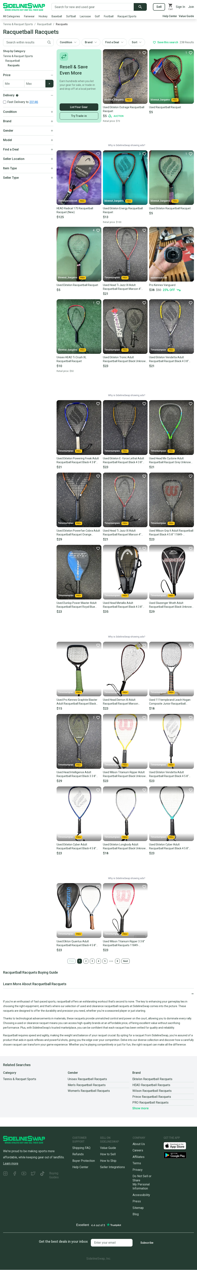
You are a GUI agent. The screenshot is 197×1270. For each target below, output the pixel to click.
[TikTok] (42, 1175)
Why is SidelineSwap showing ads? (126, 145)
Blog (136, 1214)
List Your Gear (79, 107)
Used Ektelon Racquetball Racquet (170, 208)
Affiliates (138, 1157)
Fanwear (29, 16)
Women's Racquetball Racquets (89, 1091)
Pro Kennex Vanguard (162, 285)
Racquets (62, 24)
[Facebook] (14, 1175)
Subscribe (146, 1242)
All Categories (11, 16)
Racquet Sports (127, 16)
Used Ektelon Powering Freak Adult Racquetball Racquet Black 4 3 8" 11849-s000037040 (78, 460)
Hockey (43, 16)
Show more (140, 1108)
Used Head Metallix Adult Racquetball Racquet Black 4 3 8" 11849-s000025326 (123, 605)
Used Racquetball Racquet (165, 107)
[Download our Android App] (179, 1155)
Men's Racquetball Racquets (87, 1085)
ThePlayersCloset (67, 200)
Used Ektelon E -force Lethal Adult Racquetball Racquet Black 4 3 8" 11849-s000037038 (123, 460)
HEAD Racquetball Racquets (151, 1085)
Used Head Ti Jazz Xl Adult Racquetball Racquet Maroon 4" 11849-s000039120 (122, 532)
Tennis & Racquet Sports (18, 24)
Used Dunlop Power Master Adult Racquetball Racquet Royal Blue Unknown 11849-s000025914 (77, 605)
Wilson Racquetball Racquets (152, 1091)
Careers (138, 1150)
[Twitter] (33, 1175)
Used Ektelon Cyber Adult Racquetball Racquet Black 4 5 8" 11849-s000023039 (76, 846)
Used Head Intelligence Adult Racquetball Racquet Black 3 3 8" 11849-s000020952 (76, 774)
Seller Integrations (112, 1167)
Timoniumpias (112, 277)
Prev (71, 961)
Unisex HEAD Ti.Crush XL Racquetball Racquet (71, 359)
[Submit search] (140, 7)
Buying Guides (54, 1175)
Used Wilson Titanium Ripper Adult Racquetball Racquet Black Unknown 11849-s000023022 (125, 774)
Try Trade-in (79, 115)
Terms (137, 1163)
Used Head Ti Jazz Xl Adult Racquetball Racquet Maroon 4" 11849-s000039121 (122, 287)
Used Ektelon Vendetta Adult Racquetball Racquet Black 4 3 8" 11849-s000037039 (169, 359)
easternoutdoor (159, 277)
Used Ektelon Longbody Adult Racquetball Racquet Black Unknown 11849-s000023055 (125, 846)
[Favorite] (97, 153)
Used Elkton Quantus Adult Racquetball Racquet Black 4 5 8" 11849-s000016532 (76, 943)
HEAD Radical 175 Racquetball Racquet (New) (75, 210)
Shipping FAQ (81, 1148)
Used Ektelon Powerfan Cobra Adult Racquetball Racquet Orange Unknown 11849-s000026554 (78, 532)
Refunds (78, 1154)
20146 (33, 102)
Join (191, 7)
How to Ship (108, 1161)
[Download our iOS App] (178, 1145)
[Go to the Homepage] (24, 7)
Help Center (170, 16)
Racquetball (44, 24)
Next (125, 961)
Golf (97, 16)
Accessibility (141, 1195)
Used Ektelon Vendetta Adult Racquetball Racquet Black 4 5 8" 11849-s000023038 (169, 774)
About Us (139, 1144)
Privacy (138, 1170)
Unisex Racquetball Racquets (87, 1079)
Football (109, 16)
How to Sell (108, 1154)
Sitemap (138, 1208)
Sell (159, 7)
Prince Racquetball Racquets (151, 1097)
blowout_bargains (114, 99)
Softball (71, 16)
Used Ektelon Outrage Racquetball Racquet (123, 109)
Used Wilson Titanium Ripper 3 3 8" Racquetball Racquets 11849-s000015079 (124, 943)
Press (137, 1201)
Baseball (57, 16)
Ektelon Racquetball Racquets (152, 1079)
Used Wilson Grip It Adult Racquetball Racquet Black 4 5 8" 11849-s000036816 (171, 532)
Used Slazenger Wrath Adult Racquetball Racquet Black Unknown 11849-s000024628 (171, 605)
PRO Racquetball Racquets (150, 1102)
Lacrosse (85, 16)
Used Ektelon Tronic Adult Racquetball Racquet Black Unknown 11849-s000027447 (125, 359)
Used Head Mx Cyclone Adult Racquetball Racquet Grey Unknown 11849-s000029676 (170, 460)
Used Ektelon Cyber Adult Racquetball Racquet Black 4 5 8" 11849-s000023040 (169, 846)
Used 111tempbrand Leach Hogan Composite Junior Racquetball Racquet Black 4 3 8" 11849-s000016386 (169, 702)
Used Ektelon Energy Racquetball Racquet (123, 210)
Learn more (10, 1163)
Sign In (180, 7)
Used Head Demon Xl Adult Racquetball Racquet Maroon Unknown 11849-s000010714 (121, 702)
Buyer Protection (83, 1161)
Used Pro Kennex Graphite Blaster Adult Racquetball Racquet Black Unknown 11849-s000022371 (77, 702)
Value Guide (186, 16)
